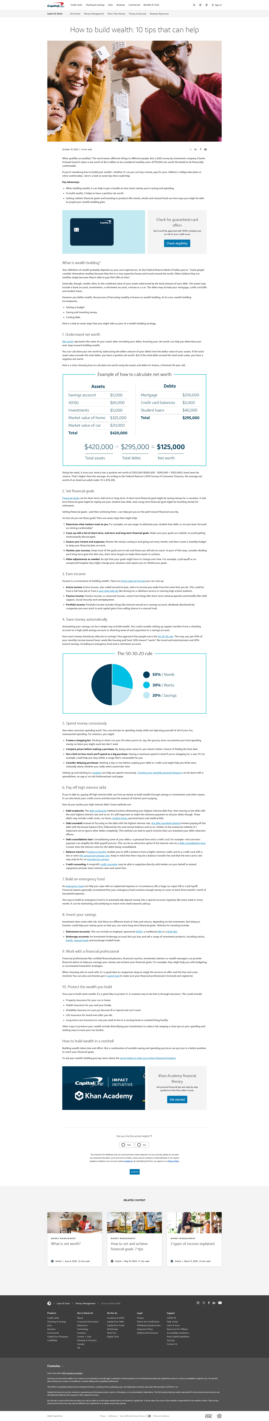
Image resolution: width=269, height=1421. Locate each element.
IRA (160, 931)
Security (171, 1340)
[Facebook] (209, 1303)
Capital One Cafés (115, 1321)
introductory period (98, 859)
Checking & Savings (56, 1321)
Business (51, 1329)
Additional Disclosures (147, 1332)
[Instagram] (198, 1303)
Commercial (53, 1332)
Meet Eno (111, 1332)
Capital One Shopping (57, 1336)
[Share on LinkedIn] (195, 149)
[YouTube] (220, 1303)
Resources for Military (177, 1329)
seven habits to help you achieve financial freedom (148, 1058)
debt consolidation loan (192, 843)
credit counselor (109, 864)
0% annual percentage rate (94, 855)
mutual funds (81, 940)
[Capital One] (49, 1303)
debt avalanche (98, 810)
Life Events (75, 13)
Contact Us (172, 1344)
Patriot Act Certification (148, 1321)
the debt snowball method (165, 823)
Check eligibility (177, 243)
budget (97, 772)
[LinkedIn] (214, 1303)
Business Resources (159, 13)
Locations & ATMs (115, 1317)
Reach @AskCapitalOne (178, 1336)
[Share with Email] (205, 149)
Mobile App (112, 1329)
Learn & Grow (54, 13)
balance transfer (97, 852)
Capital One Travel (115, 1325)
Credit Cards (53, 1317)
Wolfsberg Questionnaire (148, 1325)
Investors (81, 1332)
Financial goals (70, 498)
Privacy (140, 1317)
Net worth (67, 341)
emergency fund (75, 886)
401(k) (139, 931)
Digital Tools (113, 1336)
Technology (82, 1329)
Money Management (94, 13)
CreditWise (52, 1340)
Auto (49, 1325)
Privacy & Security (137, 13)
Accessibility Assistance (178, 1332)
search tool (113, 976)
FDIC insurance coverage (72, 1373)
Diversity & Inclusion (87, 1340)
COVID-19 (171, 1317)
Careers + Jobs (84, 1336)
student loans (119, 818)
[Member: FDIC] (208, 1416)
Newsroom (82, 1325)
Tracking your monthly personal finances (159, 772)
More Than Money (116, 13)
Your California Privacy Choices (132, 1416)
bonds (69, 940)
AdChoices (113, 1416)
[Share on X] (190, 149)
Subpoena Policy (145, 1329)
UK (78, 1347)
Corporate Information (88, 1321)
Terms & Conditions (161, 1416)
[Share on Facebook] (200, 149)
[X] (203, 1303)
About (80, 1317)
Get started (177, 1099)
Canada (80, 1344)
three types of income (133, 581)
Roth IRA (172, 931)
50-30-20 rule (165, 636)
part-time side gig (108, 591)
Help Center (172, 1321)
